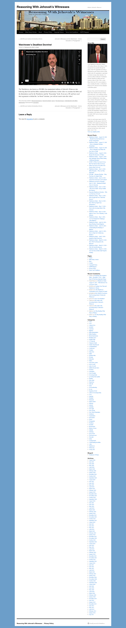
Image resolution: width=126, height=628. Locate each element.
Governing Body (46, 100)
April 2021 (91, 570)
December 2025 (93, 474)
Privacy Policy (48, 32)
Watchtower (22, 102)
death (90, 353)
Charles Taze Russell (94, 344)
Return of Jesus (92, 428)
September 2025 (93, 478)
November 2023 (93, 517)
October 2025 (92, 476)
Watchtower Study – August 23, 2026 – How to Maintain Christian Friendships (98, 144)
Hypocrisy (91, 382)
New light (91, 408)
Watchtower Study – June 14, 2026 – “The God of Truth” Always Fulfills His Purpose (97, 188)
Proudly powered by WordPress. (97, 623)
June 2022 (91, 545)
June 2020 (91, 588)
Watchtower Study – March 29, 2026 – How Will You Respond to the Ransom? (98, 241)
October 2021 (92, 559)
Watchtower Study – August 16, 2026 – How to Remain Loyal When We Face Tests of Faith (98, 149)
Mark (37, 47)
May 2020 (91, 589)
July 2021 (91, 565)
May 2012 (91, 607)
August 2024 (92, 501)
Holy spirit (91, 380)
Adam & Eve (92, 325)
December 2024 (93, 494)
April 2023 (91, 529)
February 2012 (92, 611)
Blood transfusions (37, 100)
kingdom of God (93, 391)
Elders (90, 360)
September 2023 (93, 520)
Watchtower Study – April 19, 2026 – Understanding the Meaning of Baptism (98, 227)
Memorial (91, 399)
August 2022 (92, 543)
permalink (35, 102)
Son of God (92, 433)
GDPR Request (84, 32)
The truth (91, 437)
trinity (90, 439)
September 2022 (93, 541)
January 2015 (92, 602)
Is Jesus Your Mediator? (99, 298)
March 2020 (92, 593)
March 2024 (92, 510)
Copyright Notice (59, 32)
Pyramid (91, 424)
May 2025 (91, 485)
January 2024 (92, 513)
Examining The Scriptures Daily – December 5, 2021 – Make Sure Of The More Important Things (98, 277)
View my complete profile (94, 131)
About (40, 32)
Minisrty (91, 403)
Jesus (90, 385)
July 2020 (91, 586)
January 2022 (92, 554)
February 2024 (92, 511)
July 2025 (91, 481)
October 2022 (92, 540)
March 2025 (92, 488)
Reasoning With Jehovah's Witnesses (43, 7)
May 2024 (91, 506)
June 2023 (91, 526)
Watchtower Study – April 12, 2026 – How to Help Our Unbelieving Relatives (98, 232)
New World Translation (94, 412)
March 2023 (92, 531)
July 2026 (91, 462)
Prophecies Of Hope (94, 455)
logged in (30, 119)
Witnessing (91, 447)
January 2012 (92, 613)
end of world (92, 364)
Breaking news (92, 337)
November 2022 (93, 538)
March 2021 (92, 572)
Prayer (90, 419)
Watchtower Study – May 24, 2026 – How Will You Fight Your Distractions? (97, 202)
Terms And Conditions (72, 32)
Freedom (91, 369)
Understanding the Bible (70, 100)
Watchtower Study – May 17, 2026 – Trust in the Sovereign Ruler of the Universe (97, 208)
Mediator (91, 398)
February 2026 (92, 470)
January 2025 (92, 492)
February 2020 (92, 595)
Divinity (91, 357)
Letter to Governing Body (95, 392)
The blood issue (59, 100)
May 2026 (91, 465)
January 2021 (92, 575)
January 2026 (92, 472)
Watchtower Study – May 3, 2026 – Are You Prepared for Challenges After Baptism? (97, 218)
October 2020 (92, 581)
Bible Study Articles (31, 32)
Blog (90, 261)
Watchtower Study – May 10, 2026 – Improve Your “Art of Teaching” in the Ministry (98, 213)
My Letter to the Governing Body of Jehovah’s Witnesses (96, 302)
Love (90, 394)
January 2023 (92, 534)
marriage (91, 396)
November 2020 (93, 579)
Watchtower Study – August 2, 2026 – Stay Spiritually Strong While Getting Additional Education (98, 158)
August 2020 (92, 584)
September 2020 (93, 582)
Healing (91, 378)
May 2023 (91, 527)
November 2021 (93, 557)
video (90, 444)
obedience (91, 414)
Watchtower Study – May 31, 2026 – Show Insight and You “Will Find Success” (97, 197)
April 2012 (91, 609)
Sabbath (91, 430)
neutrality (91, 407)
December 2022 (93, 536)
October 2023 (92, 518)
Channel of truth (93, 343)
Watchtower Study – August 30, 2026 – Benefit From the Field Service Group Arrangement (98, 138)
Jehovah (91, 384)
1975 (90, 323)
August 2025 (92, 479)
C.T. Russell (92, 341)
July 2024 (91, 502)
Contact (21, 32)
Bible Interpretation (93, 332)
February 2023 (92, 533)
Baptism (91, 330)
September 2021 (93, 561)
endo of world (92, 366)
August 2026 (92, 460)
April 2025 (91, 486)
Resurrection (92, 426)
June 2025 (91, 483)
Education (91, 359)
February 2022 (92, 552)
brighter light (92, 339)
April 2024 (91, 508)
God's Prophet (92, 373)
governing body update (94, 376)
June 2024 (91, 504)
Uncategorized (92, 440)
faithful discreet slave (94, 368)
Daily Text (91, 352)
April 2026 (91, 467)
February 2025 (92, 490)
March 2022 (92, 550)
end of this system (93, 362)
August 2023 (92, 522)
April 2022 (91, 549)
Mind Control (92, 401)
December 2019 (93, 598)
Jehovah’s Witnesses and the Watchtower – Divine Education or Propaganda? (68, 39)
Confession (91, 348)
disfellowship (92, 355)
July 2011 (91, 614)
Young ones (92, 449)
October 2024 (92, 497)
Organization (92, 415)
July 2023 (91, 524)
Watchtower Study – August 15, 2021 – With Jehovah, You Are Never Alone (98, 282)
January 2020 (92, 597)
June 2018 (91, 600)
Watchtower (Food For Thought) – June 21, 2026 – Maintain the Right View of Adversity (97, 183)
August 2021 (92, 563)
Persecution (92, 417)
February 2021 (92, 573)
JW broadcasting (93, 387)
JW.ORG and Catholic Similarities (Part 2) (30, 39)
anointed (91, 327)
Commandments (93, 346)
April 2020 (91, 591)
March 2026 (92, 469)
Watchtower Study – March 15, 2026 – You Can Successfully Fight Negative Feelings (98, 250)
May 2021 (91, 568)
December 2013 (93, 604)
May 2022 (91, 547)
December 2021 (93, 556)
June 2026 (91, 463)
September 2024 (93, 499)
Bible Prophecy (92, 334)
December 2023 (93, 515)
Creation (91, 350)
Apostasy (91, 328)
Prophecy (91, 423)
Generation (91, 371)
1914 (90, 321)
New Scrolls (92, 410)
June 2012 (91, 605)
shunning (91, 431)
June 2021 (91, 566)
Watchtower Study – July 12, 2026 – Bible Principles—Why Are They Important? (97, 170)
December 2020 (93, 577)
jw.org (53, 100)
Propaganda (92, 421)
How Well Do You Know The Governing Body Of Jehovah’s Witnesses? (98, 295)
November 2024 (93, 495)
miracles (91, 405)
